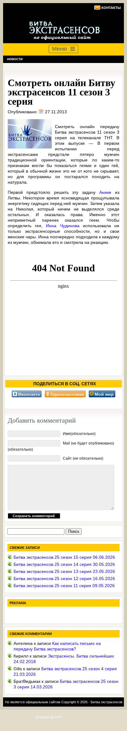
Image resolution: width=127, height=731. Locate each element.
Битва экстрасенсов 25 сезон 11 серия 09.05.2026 (64, 585)
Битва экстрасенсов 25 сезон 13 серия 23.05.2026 (64, 571)
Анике (105, 192)
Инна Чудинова (62, 225)
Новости (15, 59)
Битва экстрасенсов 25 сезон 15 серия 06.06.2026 (64, 557)
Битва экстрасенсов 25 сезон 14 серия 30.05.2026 (64, 564)
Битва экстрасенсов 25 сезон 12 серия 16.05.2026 (64, 578)
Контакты (111, 8)
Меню (59, 49)
